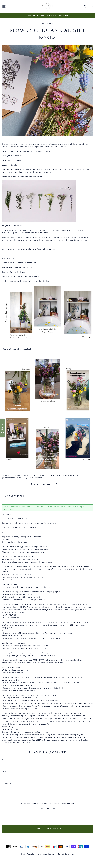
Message (6, 784)
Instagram (26, 478)
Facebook (38, 478)
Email (5, 772)
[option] (47, 15)
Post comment (47, 809)
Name (5, 760)
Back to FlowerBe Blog (49, 828)
